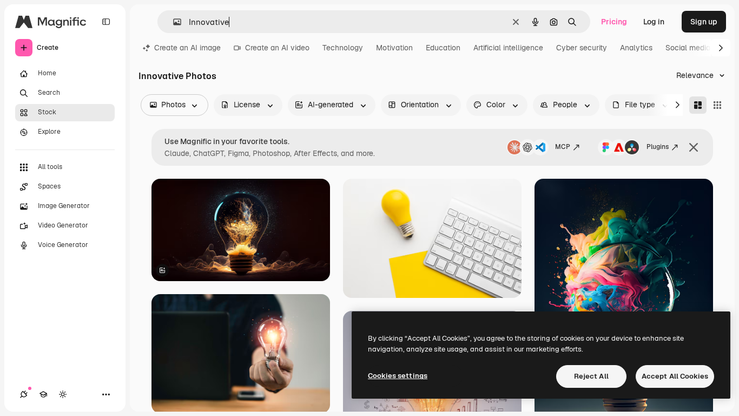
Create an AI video (277, 48)
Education (443, 48)
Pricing (614, 22)
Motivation (394, 48)
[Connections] (23, 394)
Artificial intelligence (508, 48)
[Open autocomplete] (173, 22)
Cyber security (581, 48)
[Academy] (43, 394)
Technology (342, 48)
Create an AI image (187, 48)
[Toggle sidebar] (106, 21)
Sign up (703, 22)
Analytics (636, 48)
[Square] (717, 105)
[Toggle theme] (62, 394)
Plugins (657, 146)
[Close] (693, 147)
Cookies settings (397, 375)
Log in (653, 22)
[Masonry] (698, 105)
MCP (562, 146)
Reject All (591, 376)
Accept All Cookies (675, 376)
